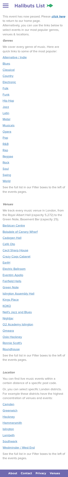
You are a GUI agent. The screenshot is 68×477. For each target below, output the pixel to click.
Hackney (9, 416)
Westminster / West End (19, 447)
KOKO (7, 306)
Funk (6, 94)
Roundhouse (11, 349)
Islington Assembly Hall (18, 293)
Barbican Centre (14, 225)
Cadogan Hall (12, 238)
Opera (7, 131)
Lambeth (9, 435)
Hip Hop (8, 100)
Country (8, 76)
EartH (6, 262)
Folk (5, 88)
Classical (9, 70)
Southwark (10, 441)
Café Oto (9, 244)
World (6, 181)
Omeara (8, 330)
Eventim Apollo (13, 275)
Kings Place (11, 299)
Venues (55, 473)
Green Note (11, 287)
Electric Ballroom (14, 269)
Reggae (8, 156)
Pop (5, 137)
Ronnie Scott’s (12, 343)
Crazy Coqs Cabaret (16, 256)
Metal (6, 119)
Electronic (9, 82)
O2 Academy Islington (18, 324)
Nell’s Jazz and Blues (17, 312)
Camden (8, 404)
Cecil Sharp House (15, 250)
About (12, 473)
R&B (6, 144)
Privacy (41, 473)
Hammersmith (12, 423)
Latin (6, 113)
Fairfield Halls (12, 281)
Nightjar (8, 318)
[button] (6, 6)
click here (58, 16)
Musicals (8, 125)
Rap (5, 150)
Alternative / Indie (15, 57)
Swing (7, 175)
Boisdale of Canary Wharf (20, 231)
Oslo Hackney (12, 337)
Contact (26, 473)
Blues (6, 63)
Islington (8, 429)
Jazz (6, 107)
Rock (6, 162)
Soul (6, 168)
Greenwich (10, 410)
